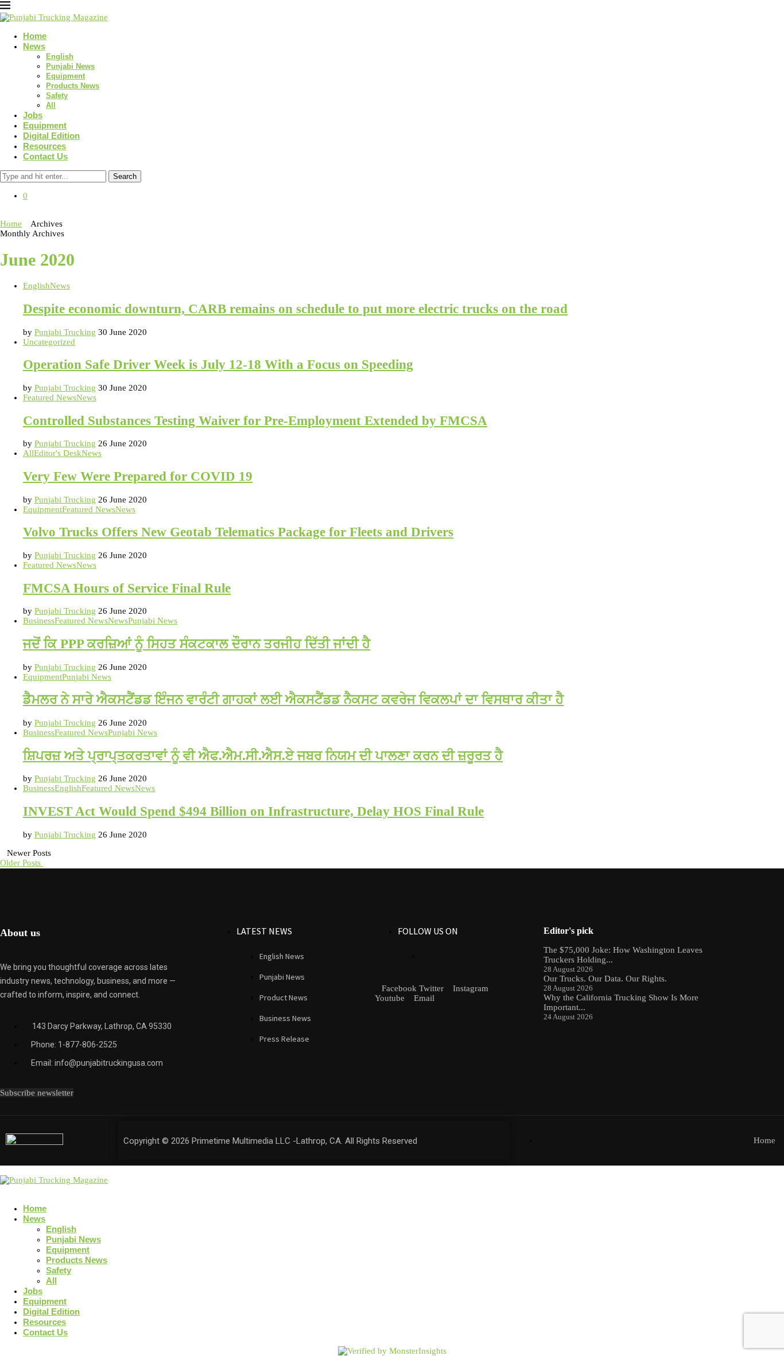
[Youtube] (21, 214)
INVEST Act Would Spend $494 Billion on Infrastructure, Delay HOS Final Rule (253, 811)
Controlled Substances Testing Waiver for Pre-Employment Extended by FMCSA (255, 421)
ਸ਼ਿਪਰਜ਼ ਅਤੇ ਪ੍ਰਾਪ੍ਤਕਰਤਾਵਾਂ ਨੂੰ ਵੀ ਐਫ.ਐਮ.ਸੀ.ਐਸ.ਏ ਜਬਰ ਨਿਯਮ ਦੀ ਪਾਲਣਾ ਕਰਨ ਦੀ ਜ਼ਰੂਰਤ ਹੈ (263, 756)
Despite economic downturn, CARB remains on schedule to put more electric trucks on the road (295, 309)
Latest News (264, 931)
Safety (57, 95)
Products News (72, 85)
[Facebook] (3, 214)
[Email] (31, 214)
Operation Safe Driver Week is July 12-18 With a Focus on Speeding (218, 364)
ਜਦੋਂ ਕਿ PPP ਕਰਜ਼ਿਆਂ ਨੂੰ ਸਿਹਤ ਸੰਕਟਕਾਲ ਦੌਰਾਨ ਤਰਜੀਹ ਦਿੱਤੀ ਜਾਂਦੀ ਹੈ (196, 644)
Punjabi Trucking (65, 332)
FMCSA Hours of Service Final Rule (127, 588)
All (51, 105)
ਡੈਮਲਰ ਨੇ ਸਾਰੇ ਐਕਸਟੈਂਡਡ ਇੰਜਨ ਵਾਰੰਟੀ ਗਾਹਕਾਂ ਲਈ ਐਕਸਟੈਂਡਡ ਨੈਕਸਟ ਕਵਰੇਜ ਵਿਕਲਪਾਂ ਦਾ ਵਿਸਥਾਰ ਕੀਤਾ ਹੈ (293, 699)
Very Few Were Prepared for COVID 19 (138, 476)
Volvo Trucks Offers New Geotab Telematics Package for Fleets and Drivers (238, 532)
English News (281, 956)
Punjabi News (70, 66)
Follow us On (428, 931)
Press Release (284, 1039)
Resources (44, 146)
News (34, 46)
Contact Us (45, 156)
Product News (283, 997)
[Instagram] (12, 214)
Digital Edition (51, 136)
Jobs (32, 115)
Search (125, 176)
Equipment (65, 76)
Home (34, 36)
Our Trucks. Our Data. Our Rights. (605, 978)
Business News (285, 1018)
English (59, 56)
